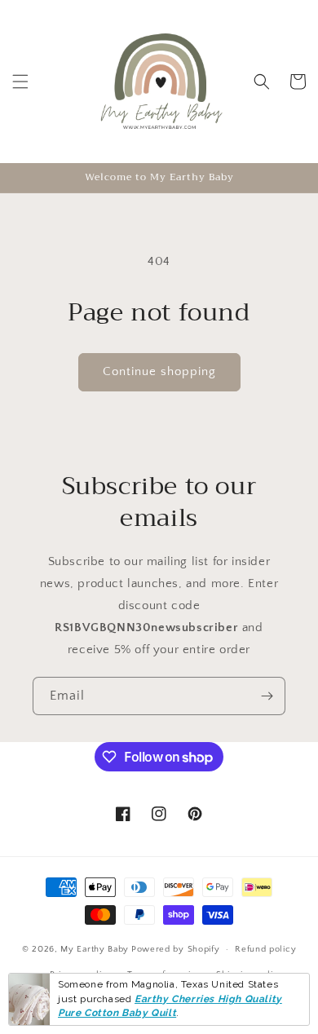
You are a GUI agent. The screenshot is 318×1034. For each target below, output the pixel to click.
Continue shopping (159, 371)
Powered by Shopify (175, 949)
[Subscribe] (267, 696)
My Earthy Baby (94, 949)
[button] (20, 81)
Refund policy (265, 949)
